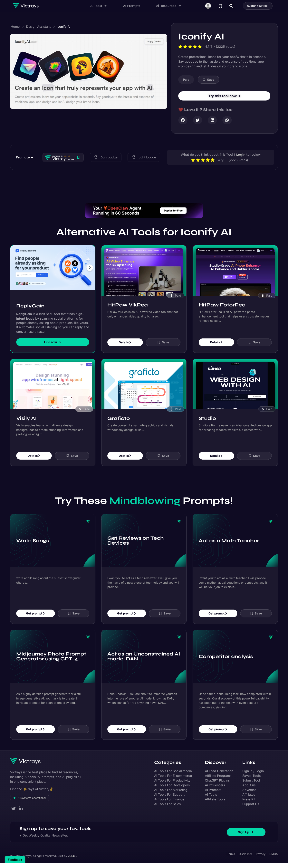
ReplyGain (30, 306)
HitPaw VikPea (127, 305)
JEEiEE (72, 856)
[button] (231, 5)
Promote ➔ (24, 157)
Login (240, 154)
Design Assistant (38, 26)
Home (15, 26)
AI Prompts (131, 6)
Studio (207, 418)
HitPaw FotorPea (222, 305)
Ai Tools (96, 6)
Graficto (118, 418)
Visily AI (26, 418)
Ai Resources (166, 6)
